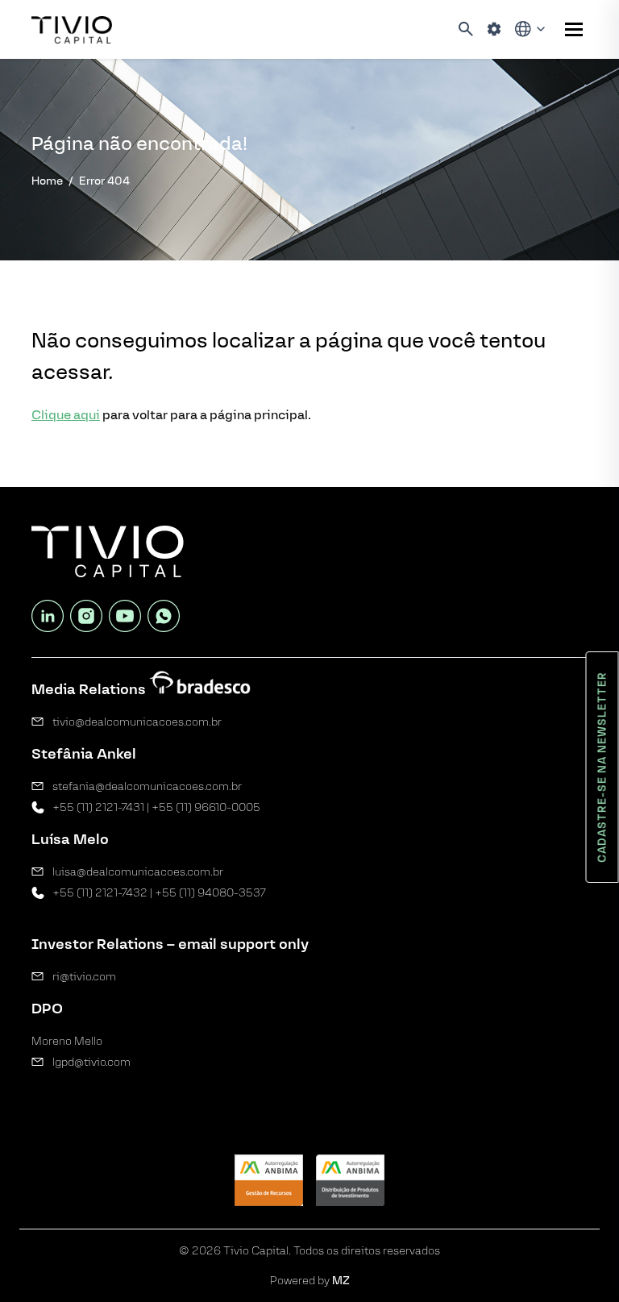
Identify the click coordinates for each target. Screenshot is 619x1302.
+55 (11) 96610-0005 (206, 807)
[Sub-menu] (574, 29)
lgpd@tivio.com (91, 1062)
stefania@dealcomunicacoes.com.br (147, 786)
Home (47, 181)
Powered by (310, 1280)
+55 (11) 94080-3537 (210, 893)
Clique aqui (65, 414)
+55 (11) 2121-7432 (99, 893)
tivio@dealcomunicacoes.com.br (137, 722)
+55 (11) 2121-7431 (98, 807)
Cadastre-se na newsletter (602, 767)
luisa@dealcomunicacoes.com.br (137, 872)
